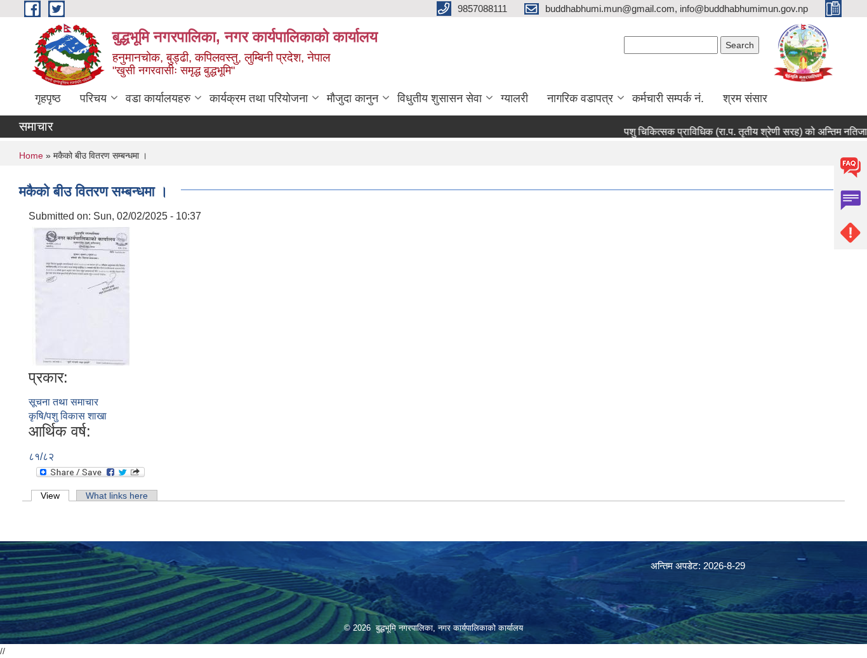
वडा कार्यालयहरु (158, 98)
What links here (117, 495)
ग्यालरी (514, 98)
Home (31, 155)
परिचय (93, 98)
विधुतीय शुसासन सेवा (439, 98)
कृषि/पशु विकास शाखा (68, 416)
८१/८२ (41, 456)
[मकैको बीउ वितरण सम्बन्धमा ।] (81, 295)
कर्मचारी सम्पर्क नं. (668, 98)
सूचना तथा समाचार (63, 402)
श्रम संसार (745, 98)
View (55, 495)
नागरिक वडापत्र (580, 98)
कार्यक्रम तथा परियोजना (258, 98)
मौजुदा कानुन (352, 98)
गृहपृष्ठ (48, 98)
